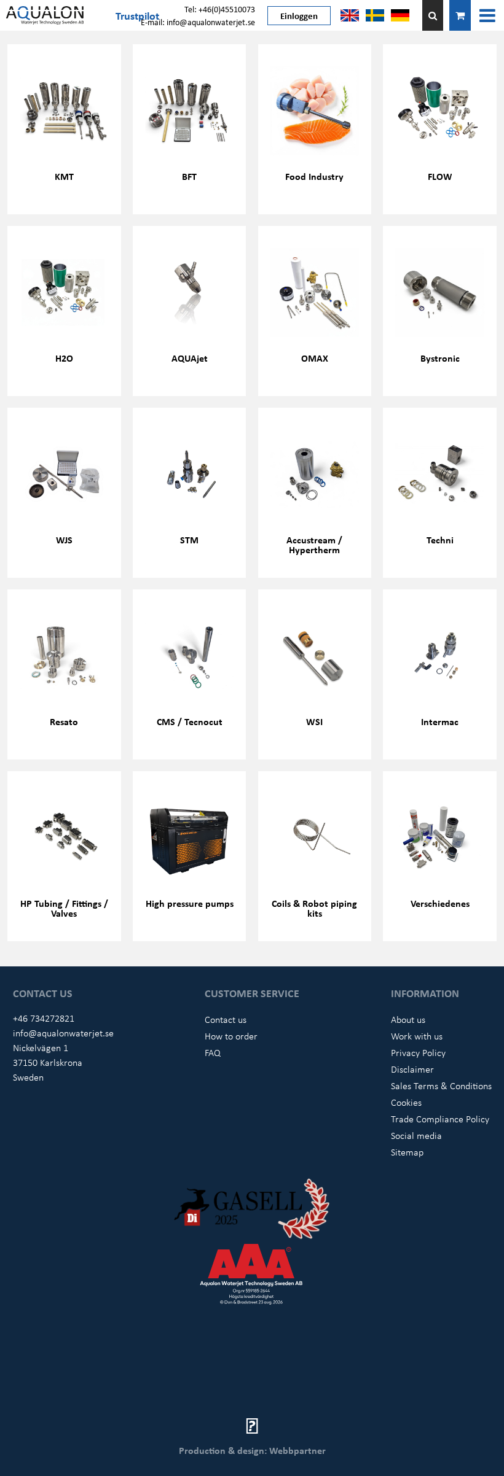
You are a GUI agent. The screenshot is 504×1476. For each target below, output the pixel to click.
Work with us (417, 1036)
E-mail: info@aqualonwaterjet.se (198, 22)
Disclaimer (412, 1069)
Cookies (406, 1102)
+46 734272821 (43, 1018)
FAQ (213, 1052)
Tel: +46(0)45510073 (219, 9)
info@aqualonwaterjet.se (63, 1032)
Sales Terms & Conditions (441, 1085)
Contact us (225, 1019)
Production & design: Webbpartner (252, 1450)
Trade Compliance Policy (440, 1118)
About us (408, 1019)
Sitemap (407, 1152)
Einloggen (299, 15)
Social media (416, 1135)
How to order (231, 1036)
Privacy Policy (418, 1052)
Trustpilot (137, 15)
